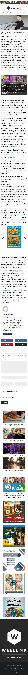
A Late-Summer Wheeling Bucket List (14, 470)
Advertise (22, 668)
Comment (3, 360)
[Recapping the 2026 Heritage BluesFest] (14, 449)
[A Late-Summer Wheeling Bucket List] (14, 463)
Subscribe (6, 668)
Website (16, 381)
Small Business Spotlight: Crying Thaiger (14, 440)
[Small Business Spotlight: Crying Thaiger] (14, 434)
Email (2, 381)
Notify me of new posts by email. (7, 397)
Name (2, 374)
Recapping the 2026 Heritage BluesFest (14, 455)
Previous (3, 84)
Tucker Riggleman (5, 36)
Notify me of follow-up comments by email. (10, 391)
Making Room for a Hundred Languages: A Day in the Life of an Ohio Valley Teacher (14, 424)
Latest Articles (14, 409)
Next (25, 84)
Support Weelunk (14, 668)
